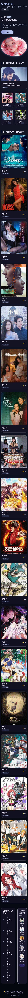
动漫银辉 (19, 6)
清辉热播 (8, 6)
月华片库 (2, 6)
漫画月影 (25, 6)
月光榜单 (14, 6)
